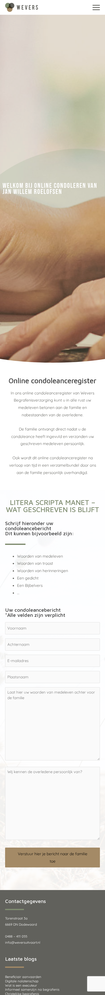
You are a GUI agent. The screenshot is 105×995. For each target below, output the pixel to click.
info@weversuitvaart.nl (22, 942)
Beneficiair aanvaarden (23, 977)
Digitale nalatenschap (21, 981)
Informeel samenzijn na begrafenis (32, 989)
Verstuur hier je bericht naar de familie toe (52, 857)
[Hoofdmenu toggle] (96, 7)
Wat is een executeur (21, 985)
